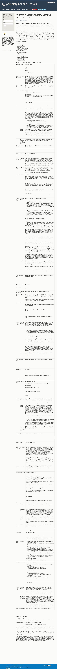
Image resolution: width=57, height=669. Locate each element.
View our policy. (8, 668)
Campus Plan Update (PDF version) (21, 20)
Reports (23, 9)
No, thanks (49, 665)
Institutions (13, 9)
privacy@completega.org (27, 667)
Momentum (34, 9)
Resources (28, 9)
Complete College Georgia (21, 3)
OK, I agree (44, 665)
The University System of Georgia (12, 5)
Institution (4, 22)
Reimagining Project (42, 9)
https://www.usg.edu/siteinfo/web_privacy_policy (12, 667)
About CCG (8, 9)
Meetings (19, 9)
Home (3, 9)
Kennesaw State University (8, 36)
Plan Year (4, 19)
